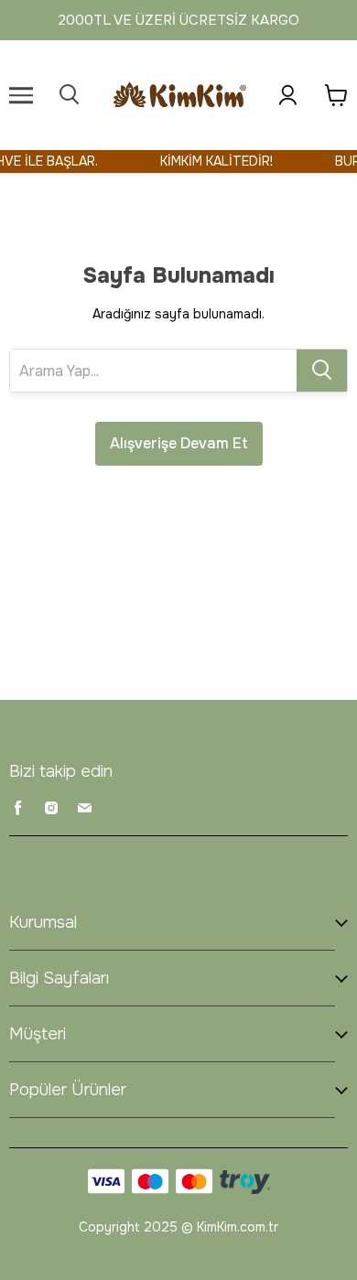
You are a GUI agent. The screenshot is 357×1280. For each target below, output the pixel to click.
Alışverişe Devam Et (179, 443)
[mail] (84, 808)
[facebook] (18, 808)
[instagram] (51, 808)
